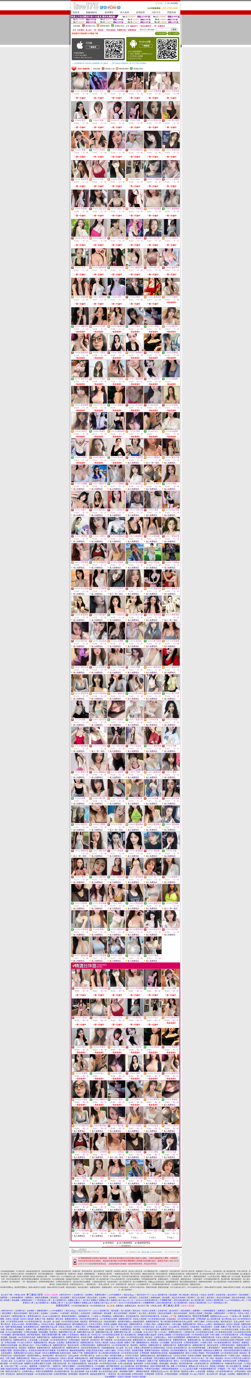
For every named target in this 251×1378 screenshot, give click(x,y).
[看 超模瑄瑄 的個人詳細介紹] (80, 350)
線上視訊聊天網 (220, 1282)
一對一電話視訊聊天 (29, 1282)
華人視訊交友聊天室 (207, 1274)
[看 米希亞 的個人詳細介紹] (80, 429)
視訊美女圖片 (71, 1287)
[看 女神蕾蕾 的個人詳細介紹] (98, 586)
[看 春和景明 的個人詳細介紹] (80, 377)
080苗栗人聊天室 (120, 1271)
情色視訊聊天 (112, 1282)
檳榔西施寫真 (89, 1274)
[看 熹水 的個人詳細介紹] (98, 89)
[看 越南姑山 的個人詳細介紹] (134, 482)
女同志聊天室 (174, 1271)
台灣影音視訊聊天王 (63, 1282)
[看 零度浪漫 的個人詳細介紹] (80, 560)
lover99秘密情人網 (68, 1276)
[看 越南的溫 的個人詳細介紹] (80, 953)
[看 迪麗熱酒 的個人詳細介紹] (134, 849)
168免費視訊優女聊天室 (161, 1284)
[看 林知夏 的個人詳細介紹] (153, 534)
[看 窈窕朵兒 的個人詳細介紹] (134, 148)
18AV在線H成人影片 (178, 1287)
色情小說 (220, 1274)
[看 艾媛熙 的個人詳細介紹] (171, 295)
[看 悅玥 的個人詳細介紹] (116, 953)
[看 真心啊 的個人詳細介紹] (153, 236)
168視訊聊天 (197, 1279)
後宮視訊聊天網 (29, 1276)
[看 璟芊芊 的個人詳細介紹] (116, 586)
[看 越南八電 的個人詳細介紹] (116, 207)
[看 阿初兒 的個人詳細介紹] (116, 377)
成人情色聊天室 (125, 1282)
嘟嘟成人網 (225, 1276)
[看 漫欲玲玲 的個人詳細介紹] (98, 875)
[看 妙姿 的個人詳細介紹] (153, 403)
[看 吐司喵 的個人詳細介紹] (171, 927)
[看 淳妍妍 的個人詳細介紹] (116, 560)
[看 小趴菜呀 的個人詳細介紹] (98, 953)
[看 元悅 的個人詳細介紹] (134, 953)
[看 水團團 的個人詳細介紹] (116, 639)
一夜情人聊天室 (103, 1284)
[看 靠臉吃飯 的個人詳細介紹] (171, 148)
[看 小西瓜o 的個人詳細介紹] (98, 534)
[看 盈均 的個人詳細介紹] (170, 1228)
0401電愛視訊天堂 (151, 1271)
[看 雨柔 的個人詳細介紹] (116, 148)
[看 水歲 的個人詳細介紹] (171, 849)
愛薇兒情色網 (151, 1287)
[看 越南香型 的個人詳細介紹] (153, 901)
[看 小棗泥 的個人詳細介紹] (98, 350)
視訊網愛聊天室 (15, 1276)
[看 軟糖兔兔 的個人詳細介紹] (116, 534)
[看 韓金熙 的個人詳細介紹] (116, 403)
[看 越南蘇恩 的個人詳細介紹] (153, 691)
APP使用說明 (161, 33)
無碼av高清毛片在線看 (37, 1287)
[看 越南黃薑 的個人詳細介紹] (153, 744)
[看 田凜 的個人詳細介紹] (153, 717)
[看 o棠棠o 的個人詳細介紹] (153, 324)
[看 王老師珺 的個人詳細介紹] (134, 455)
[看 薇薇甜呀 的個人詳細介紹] (116, 875)
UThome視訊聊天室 (117, 1279)
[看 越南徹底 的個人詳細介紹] (134, 534)
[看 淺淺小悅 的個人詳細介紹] (134, 717)
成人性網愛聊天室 (140, 1282)
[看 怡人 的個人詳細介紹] (153, 429)
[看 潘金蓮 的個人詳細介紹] (116, 849)
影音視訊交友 (45, 1279)
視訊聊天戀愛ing (6, 1287)
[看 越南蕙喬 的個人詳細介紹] (134, 875)
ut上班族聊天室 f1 (143, 1284)
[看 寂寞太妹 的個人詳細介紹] (116, 613)
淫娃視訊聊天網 (48, 1271)
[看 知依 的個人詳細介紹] (134, 429)
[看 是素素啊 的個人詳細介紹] (134, 377)
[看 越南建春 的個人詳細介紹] (134, 822)
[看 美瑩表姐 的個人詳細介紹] (153, 613)
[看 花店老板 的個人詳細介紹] (171, 796)
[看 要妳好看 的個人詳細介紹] (171, 534)
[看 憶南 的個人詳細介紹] (80, 796)
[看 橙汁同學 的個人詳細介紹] (171, 691)
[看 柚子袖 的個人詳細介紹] (80, 639)
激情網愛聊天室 (172, 1282)
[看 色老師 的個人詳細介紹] (171, 429)
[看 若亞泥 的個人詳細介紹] (134, 1228)
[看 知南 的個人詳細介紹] (98, 118)
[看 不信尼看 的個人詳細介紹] (171, 639)
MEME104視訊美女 (121, 1287)
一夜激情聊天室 (60, 1274)
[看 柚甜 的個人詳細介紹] (116, 901)
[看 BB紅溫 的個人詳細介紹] (134, 796)
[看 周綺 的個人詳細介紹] (171, 482)
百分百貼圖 (235, 1276)
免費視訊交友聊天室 (176, 1274)
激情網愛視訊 (126, 1246)
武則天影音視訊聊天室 (130, 1276)
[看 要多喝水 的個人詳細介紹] (153, 822)
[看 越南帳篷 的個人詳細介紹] (80, 744)
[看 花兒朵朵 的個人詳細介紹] (98, 717)
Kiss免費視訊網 (58, 1279)
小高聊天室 (163, 1271)
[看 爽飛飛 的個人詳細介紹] (80, 534)
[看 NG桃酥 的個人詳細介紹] (171, 901)
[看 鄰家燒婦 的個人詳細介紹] (171, 613)
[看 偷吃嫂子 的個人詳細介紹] (98, 613)
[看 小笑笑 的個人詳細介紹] (171, 717)
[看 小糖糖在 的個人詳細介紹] (116, 482)
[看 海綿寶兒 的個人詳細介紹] (134, 350)
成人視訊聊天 (126, 1290)
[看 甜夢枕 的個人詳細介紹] (171, 350)
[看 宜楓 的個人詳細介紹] (171, 744)
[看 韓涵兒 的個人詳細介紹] (171, 236)
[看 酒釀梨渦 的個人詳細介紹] (80, 324)
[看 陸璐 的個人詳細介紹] (153, 796)
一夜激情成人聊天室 (104, 1274)
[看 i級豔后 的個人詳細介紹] (153, 455)
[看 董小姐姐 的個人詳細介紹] (153, 639)
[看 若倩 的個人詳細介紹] (116, 822)
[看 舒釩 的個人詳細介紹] (116, 177)
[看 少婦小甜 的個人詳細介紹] (134, 508)
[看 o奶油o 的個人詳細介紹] (134, 89)
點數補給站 (91, 12)
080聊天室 (76, 1271)
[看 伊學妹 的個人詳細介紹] (98, 148)
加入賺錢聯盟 (125, 1243)
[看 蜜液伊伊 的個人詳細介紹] (116, 324)
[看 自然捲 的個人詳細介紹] (80, 901)
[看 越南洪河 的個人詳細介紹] (116, 927)
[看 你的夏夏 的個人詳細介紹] (153, 207)
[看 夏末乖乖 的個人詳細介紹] (98, 849)
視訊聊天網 (225, 1279)
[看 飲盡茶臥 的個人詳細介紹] (80, 613)
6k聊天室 (108, 1271)
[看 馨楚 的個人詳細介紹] (171, 770)
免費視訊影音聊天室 (63, 1271)
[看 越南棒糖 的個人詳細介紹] (171, 207)
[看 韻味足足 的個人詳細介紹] (116, 508)
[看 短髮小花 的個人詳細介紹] (152, 1228)
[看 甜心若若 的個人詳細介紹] (171, 118)
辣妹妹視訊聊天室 (33, 1271)
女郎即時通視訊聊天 (46, 1282)
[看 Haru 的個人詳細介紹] (134, 177)
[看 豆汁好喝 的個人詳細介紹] (80, 586)
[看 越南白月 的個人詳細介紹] (98, 482)
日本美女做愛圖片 (133, 1279)
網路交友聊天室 (148, 1274)
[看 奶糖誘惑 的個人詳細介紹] (98, 560)
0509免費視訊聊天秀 (211, 1279)
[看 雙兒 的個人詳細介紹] (80, 875)
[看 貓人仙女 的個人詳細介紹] (116, 744)
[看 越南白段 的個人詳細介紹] (171, 665)
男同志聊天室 (87, 1271)
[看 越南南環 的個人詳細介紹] (116, 429)
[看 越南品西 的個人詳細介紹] (153, 770)
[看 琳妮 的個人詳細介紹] (134, 295)
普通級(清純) (119, 26)
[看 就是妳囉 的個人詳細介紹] (80, 295)
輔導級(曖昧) (105, 26)
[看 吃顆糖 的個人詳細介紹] (80, 207)
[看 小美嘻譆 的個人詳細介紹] (171, 177)
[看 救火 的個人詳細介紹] (134, 586)
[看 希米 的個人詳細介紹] (134, 324)
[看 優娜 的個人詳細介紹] (80, 148)
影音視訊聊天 (15, 1282)
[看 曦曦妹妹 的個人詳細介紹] (98, 770)
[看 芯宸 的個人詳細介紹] (98, 177)
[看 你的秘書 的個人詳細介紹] (80, 89)
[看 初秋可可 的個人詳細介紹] (153, 927)
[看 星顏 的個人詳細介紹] (134, 770)
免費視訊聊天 (177, 1276)
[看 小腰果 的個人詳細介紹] (152, 1202)
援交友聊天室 (99, 1271)
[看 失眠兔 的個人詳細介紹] (153, 148)
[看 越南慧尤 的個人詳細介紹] (171, 586)
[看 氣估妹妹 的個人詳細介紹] (98, 639)
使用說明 (140, 12)
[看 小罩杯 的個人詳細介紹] (80, 455)
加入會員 (124, 12)
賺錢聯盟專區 (143, 1243)
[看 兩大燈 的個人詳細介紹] (98, 796)
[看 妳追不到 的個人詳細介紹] (80, 691)
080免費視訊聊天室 (149, 1279)
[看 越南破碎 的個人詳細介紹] (134, 236)
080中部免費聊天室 (45, 1274)
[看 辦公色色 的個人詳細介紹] (134, 691)
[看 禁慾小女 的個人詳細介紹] (153, 118)
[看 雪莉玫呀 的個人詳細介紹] (98, 691)
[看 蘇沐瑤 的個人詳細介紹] (116, 455)
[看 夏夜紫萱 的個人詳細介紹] (80, 177)
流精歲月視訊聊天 (73, 1279)
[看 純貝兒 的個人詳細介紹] (134, 639)
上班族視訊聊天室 (99, 1282)
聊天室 (105, 1276)
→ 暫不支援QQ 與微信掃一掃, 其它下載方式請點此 (128, 63)
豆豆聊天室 (20, 1271)
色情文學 (187, 1276)
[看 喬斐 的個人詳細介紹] (153, 508)
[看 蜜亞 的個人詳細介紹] (80, 118)
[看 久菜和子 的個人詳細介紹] (153, 482)
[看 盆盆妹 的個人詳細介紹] (134, 744)
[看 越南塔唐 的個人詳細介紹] (98, 265)
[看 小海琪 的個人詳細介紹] (98, 377)
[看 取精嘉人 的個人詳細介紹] (98, 508)
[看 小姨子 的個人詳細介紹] (80, 508)
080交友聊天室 (161, 1274)
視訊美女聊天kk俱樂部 (81, 1282)
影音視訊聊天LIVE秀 (162, 1276)
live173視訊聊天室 (88, 1279)
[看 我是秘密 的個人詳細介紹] (134, 901)
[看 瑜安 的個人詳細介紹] (116, 350)
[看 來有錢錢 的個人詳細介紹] (98, 901)
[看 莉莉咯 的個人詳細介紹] (171, 403)
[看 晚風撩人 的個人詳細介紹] (171, 875)
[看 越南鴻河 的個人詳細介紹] (153, 586)
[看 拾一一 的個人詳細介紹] (153, 875)
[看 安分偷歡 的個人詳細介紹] (116, 665)
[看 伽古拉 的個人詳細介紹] (98, 455)
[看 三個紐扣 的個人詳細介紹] (153, 177)
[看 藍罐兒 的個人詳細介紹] (98, 429)
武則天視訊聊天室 (13, 1279)
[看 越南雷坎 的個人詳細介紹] (171, 265)
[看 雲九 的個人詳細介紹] (116, 295)
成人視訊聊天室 (229, 1271)
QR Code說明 (173, 33)
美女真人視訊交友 (135, 1271)
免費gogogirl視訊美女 (156, 1282)
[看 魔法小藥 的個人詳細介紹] (171, 455)
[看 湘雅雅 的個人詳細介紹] (171, 377)
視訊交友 (131, 1284)
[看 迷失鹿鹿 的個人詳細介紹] (134, 560)
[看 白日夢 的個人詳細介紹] (98, 324)
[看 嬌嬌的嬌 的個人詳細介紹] (80, 849)
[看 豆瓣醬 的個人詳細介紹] (80, 482)
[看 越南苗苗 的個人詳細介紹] (153, 295)
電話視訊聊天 (236, 1279)
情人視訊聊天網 (102, 1279)
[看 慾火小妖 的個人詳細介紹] (134, 613)
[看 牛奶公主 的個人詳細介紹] (80, 236)
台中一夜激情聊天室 (119, 1284)
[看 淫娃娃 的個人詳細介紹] (153, 560)
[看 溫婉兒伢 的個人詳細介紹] (116, 691)
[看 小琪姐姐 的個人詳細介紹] (171, 560)
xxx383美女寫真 (214, 1276)
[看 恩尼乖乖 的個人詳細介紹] (116, 796)
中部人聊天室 (242, 1271)
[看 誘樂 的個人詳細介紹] (80, 717)
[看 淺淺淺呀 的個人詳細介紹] (171, 822)
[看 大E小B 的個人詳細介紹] (98, 403)
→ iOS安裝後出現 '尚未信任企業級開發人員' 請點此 (90, 63)
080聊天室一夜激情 (75, 1274)
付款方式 (156, 12)
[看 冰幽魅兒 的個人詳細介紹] (134, 207)
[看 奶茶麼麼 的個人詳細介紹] (80, 403)
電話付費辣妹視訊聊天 (188, 1282)
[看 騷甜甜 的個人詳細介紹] (153, 849)
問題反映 (171, 12)
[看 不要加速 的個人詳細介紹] (153, 89)
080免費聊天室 (31, 1274)
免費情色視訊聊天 (205, 1282)
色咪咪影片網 (41, 1276)
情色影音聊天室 (62, 1284)
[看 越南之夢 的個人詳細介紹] (98, 236)
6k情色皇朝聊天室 (234, 1282)
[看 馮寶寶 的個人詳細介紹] (153, 350)
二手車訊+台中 (54, 1276)
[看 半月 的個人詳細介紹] (80, 265)
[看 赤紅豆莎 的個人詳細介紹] (98, 207)
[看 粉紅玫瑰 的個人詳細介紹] (171, 508)
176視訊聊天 (174, 1279)
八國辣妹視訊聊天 (199, 1276)
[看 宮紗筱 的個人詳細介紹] (153, 377)
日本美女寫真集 (83, 1276)
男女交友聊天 (135, 1274)
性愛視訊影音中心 (77, 1284)
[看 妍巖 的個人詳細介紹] (98, 927)
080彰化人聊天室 (17, 1274)
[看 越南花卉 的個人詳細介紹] (98, 295)
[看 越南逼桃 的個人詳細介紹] (134, 927)
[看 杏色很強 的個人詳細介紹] (98, 665)
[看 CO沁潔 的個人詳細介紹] (116, 265)
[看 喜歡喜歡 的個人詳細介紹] (116, 236)
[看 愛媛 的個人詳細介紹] (134, 665)
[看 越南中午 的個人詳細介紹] (134, 265)
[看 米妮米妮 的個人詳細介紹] (171, 89)
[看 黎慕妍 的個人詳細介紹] (116, 717)
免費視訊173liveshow (204, 1271)
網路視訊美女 (186, 1279)
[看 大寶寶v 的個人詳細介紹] (98, 822)
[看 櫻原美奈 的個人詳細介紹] (80, 665)
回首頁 (76, 12)
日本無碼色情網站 (8, 1271)
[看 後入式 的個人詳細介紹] (153, 265)
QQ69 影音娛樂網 (232, 1274)
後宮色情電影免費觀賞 (30, 1279)
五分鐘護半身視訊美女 (180, 1284)
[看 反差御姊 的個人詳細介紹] (116, 89)
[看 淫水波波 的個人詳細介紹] (134, 403)
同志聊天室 (217, 1271)
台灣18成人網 (115, 1276)
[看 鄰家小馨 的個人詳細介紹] (80, 770)
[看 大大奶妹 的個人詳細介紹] (98, 744)
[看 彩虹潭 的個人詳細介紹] (80, 822)
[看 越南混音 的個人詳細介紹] (153, 665)
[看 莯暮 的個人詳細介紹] (134, 118)
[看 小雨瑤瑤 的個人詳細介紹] (80, 927)
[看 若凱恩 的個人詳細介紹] (116, 770)
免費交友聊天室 (192, 1274)
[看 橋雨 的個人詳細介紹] (153, 953)
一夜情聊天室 (90, 1284)
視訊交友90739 (96, 1276)
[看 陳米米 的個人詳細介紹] (171, 324)
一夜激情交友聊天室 (121, 1274)
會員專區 (109, 12)
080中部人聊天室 (187, 1271)
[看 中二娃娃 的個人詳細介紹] (116, 118)
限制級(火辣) (90, 26)
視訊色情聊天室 (147, 1276)
